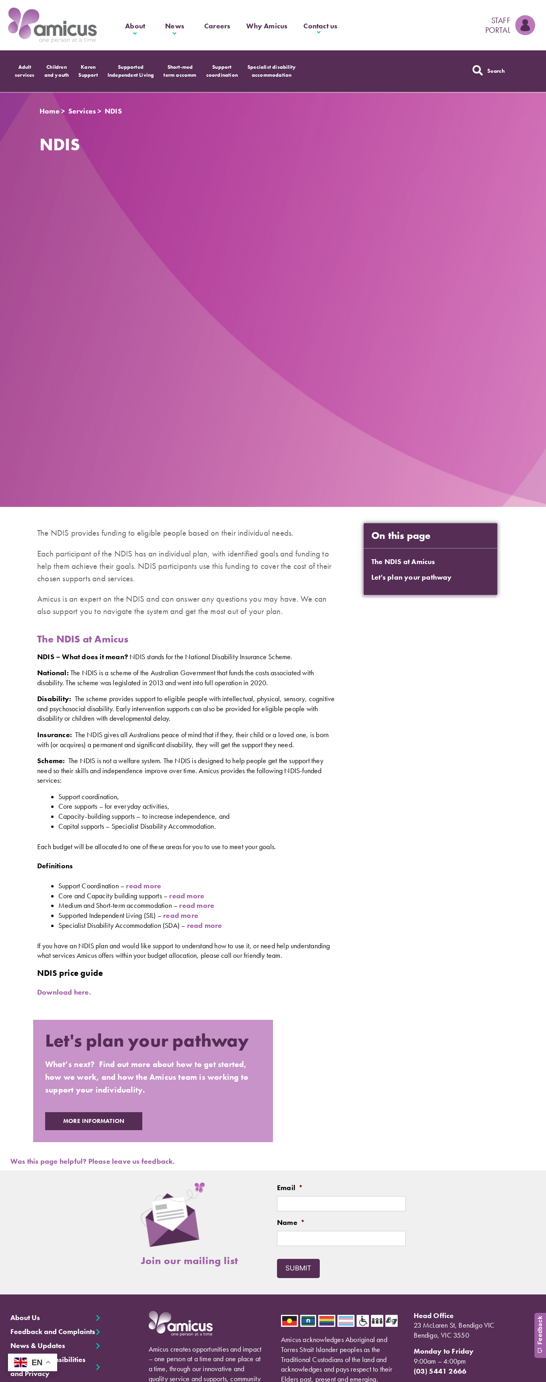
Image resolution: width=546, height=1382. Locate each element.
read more (143, 885)
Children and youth (56, 71)
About (135, 26)
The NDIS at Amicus (403, 561)
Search (496, 70)
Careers (217, 26)
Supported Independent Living (131, 71)
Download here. (65, 992)
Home (50, 111)
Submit (298, 1268)
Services (82, 111)
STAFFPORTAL (497, 25)
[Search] (478, 70)
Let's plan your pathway (411, 577)
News (174, 26)
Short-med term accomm (179, 71)
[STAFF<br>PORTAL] (525, 25)
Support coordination (222, 71)
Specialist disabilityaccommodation (271, 71)
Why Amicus (266, 26)
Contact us (320, 26)
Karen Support (88, 71)
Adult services (25, 71)
